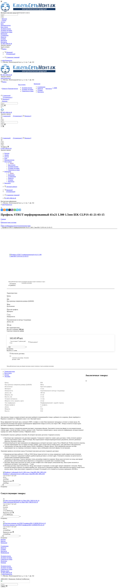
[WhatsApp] (15, 210)
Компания (11, 175)
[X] (9, 210)
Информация (5, 552)
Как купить (11, 165)
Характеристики (9, 371)
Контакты (4, 551)
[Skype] (17, 210)
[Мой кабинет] (1, 118)
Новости (3, 547)
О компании (4, 546)
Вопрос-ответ (5, 571)
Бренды (3, 541)
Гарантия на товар (6, 559)
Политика (4, 561)
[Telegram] (20, 210)
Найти (3, 586)
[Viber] (12, 210)
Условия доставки (6, 557)
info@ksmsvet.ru (7, 60)
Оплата (6, 375)
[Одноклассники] (4, 210)
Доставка (7, 376)
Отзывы (3, 549)
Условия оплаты (6, 556)
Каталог (3, 539)
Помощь (3, 562)
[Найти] (2, 17)
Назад (12, 163)
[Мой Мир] (7, 210)
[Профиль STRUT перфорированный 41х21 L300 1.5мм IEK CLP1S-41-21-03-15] (26, 255)
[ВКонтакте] (2, 210)
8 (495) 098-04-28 (6, 43)
